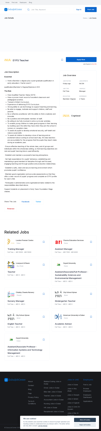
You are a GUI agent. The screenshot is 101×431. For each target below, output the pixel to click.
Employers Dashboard (87, 396)
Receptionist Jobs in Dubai (54, 412)
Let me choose (42, 426)
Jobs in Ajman (72, 399)
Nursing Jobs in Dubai (52, 404)
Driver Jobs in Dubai (51, 388)
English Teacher (15, 324)
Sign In (78, 9)
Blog (30, 2)
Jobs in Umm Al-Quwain (73, 408)
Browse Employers (87, 390)
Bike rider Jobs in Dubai (53, 392)
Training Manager (16, 249)
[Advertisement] (50, 34)
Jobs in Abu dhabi (72, 390)
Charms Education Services (73, 240)
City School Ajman (70, 292)
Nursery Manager (16, 301)
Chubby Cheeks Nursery (25, 292)
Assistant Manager (63, 249)
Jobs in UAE (73, 379)
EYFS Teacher (21, 60)
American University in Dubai (74, 315)
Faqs (30, 393)
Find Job (14, 2)
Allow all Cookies (85, 420)
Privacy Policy (33, 397)
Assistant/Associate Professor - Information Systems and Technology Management (25, 350)
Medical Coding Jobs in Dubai (52, 382)
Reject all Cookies (85, 425)
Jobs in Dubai (72, 385)
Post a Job (87, 385)
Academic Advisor (63, 324)
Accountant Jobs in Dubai (53, 400)
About (30, 381)
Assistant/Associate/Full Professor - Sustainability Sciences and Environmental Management (71, 275)
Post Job (90, 9)
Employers (23, 2)
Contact (31, 385)
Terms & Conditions (32, 402)
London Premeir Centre (24, 240)
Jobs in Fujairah (73, 403)
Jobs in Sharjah (73, 395)
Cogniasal (75, 116)
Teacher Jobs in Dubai (52, 396)
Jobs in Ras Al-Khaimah (73, 414)
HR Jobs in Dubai (50, 408)
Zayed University (69, 263)
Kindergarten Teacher (65, 301)
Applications (87, 401)
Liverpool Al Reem (23, 263)
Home (7, 2)
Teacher (11, 272)
